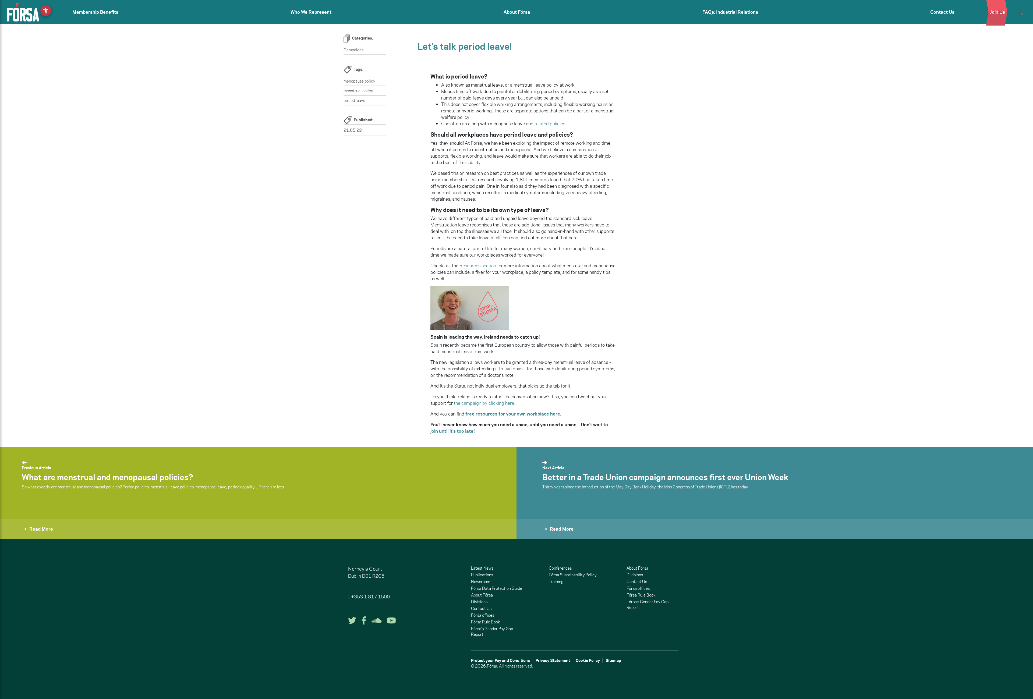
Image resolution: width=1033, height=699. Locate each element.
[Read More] (529, 536)
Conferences (560, 568)
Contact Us (942, 12)
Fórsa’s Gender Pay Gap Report (492, 631)
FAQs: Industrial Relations (730, 12)
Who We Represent (311, 12)
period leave (354, 100)
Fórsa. (492, 666)
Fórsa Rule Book (485, 622)
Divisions (479, 602)
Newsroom (480, 581)
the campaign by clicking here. (484, 403)
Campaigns (353, 50)
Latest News (482, 568)
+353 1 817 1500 (370, 597)
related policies (549, 123)
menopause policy (359, 81)
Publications (482, 575)
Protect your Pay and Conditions (500, 660)
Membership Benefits (95, 12)
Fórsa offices (482, 615)
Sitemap (613, 660)
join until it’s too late (451, 431)
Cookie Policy (588, 660)
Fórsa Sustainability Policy (573, 575)
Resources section (477, 265)
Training (556, 581)
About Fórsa (517, 12)
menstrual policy (358, 91)
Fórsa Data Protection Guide (496, 588)
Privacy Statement (553, 660)
